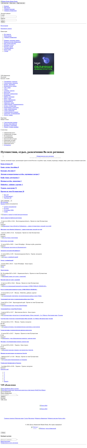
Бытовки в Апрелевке (10, 125)
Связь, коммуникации (10, 109)
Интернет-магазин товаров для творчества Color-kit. (14, 353)
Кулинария (7, 95)
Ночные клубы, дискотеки (11, 181)
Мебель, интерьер (9, 96)
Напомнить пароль (6, 28)
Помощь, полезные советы (12, 40)
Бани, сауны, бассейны (10, 167)
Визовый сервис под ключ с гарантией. (10, 279)
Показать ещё (4, 369)
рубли (6, 208)
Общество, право (9, 103)
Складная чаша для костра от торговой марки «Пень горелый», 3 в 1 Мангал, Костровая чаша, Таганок (27, 318)
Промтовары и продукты (11, 107)
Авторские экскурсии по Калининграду (10, 250)
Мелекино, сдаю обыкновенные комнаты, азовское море (15, 341)
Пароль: (3, 18)
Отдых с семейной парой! (7, 260)
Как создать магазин (10, 43)
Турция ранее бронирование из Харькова (11, 363)
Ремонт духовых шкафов (11, 127)
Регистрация (4, 25)
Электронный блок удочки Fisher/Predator (11, 308)
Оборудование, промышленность (13, 104)
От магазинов (8, 196)
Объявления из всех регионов (9, 443)
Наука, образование (9, 100)
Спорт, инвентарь (9, 110)
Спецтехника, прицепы (11, 83)
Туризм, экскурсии (9, 188)
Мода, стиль (7, 98)
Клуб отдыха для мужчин (7, 241)
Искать (3, 396)
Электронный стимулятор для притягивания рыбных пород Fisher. (17, 299)
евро (6, 211)
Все (6, 194)
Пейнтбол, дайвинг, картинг (12, 184)
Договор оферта (8, 48)
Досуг (6, 89)
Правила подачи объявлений (12, 42)
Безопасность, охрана (10, 86)
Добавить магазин (9, 9)
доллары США (9, 210)
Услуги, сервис (8, 115)
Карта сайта (7, 49)
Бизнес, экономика (9, 84)
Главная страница (9, 418)
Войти (2, 21)
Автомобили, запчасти (10, 81)
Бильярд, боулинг (8, 171)
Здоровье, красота (9, 90)
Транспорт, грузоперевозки (12, 113)
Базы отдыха (7, 164)
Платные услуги (9, 45)
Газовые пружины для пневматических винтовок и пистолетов (16, 330)
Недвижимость (8, 101)
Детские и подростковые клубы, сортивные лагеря (20, 174)
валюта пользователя (10, 206)
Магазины (7, 7)
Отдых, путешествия (10, 106)
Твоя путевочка (5, 270)
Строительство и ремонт (11, 112)
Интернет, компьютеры (11, 93)
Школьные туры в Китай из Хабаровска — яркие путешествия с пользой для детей (21, 229)
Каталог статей (8, 46)
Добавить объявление (10, 10)
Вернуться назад (5, 441)
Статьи (6, 51)
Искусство (7, 92)
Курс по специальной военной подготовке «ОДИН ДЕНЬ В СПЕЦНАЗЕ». (19, 289)
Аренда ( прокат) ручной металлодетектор (11, 217)
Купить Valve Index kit (10, 124)
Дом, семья (7, 87)
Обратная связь (19, 418)
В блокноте (7, 145)
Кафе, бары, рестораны (10, 177)
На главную (7, 34)
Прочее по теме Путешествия (12, 191)
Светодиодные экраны (10, 122)
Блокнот (6, 6)
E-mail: (3, 15)
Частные (7, 198)
